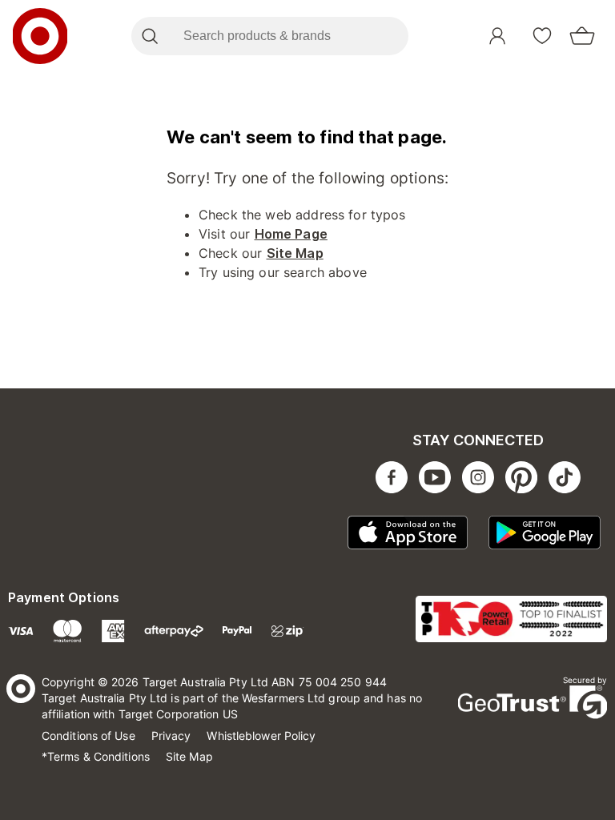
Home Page (291, 234)
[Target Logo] (40, 36)
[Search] (149, 36)
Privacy (171, 735)
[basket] (582, 36)
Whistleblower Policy (261, 735)
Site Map (295, 253)
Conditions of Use (88, 735)
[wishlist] (542, 36)
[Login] (497, 36)
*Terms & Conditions (96, 756)
